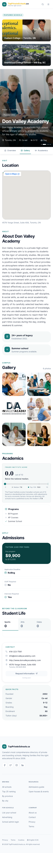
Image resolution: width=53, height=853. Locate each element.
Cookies (21, 840)
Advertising (7, 817)
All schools (6, 787)
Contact (32, 817)
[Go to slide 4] (48, 144)
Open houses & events (39, 791)
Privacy (32, 822)
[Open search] (42, 4)
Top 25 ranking (9, 791)
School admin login (10, 822)
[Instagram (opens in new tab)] (16, 765)
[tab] (10, 624)
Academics (43, 150)
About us (33, 812)
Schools (14, 109)
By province (7, 796)
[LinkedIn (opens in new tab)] (22, 765)
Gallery (27, 150)
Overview (11, 150)
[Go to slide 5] (50, 144)
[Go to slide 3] (46, 144)
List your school (9, 812)
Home (4, 109)
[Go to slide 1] (41, 144)
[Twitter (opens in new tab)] (10, 765)
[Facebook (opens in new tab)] (4, 765)
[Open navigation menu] (48, 4)
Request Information (25, 673)
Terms (31, 826)
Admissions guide (36, 787)
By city (5, 801)
